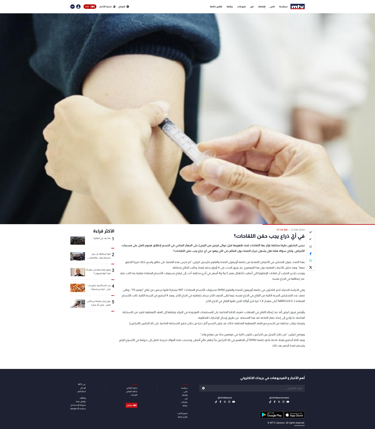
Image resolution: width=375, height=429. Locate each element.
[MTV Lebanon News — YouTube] (288, 402)
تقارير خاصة (216, 6)
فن (252, 6)
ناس (272, 6)
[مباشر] (131, 398)
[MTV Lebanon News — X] (279, 402)
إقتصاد (261, 6)
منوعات (241, 6)
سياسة (283, 6)
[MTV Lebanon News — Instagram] (283, 402)
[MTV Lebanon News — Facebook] (274, 402)
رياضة (230, 6)
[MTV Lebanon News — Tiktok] (270, 402)
